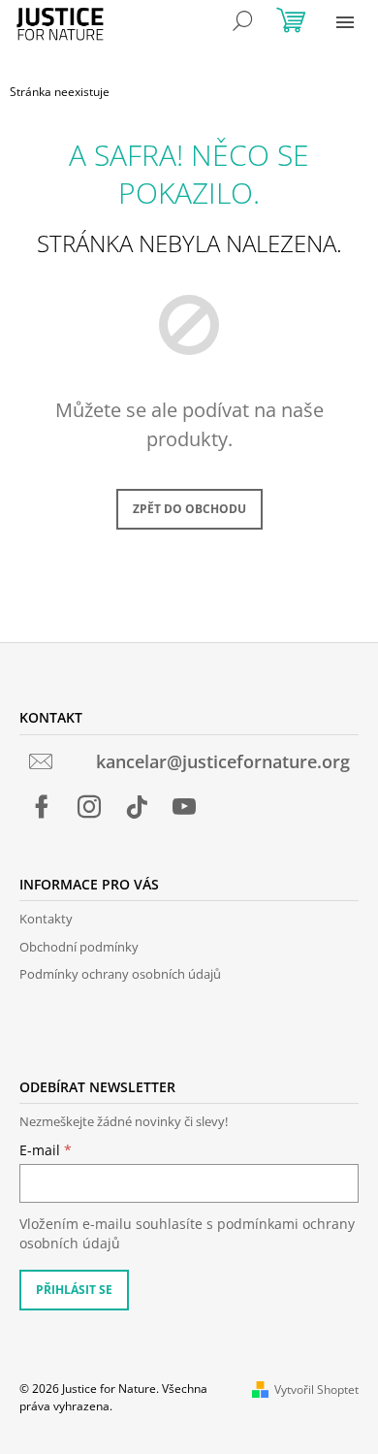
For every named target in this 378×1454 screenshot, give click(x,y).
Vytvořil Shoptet (316, 1389)
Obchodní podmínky (79, 946)
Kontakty (46, 918)
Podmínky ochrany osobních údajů (120, 974)
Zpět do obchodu (189, 509)
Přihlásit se (74, 1289)
